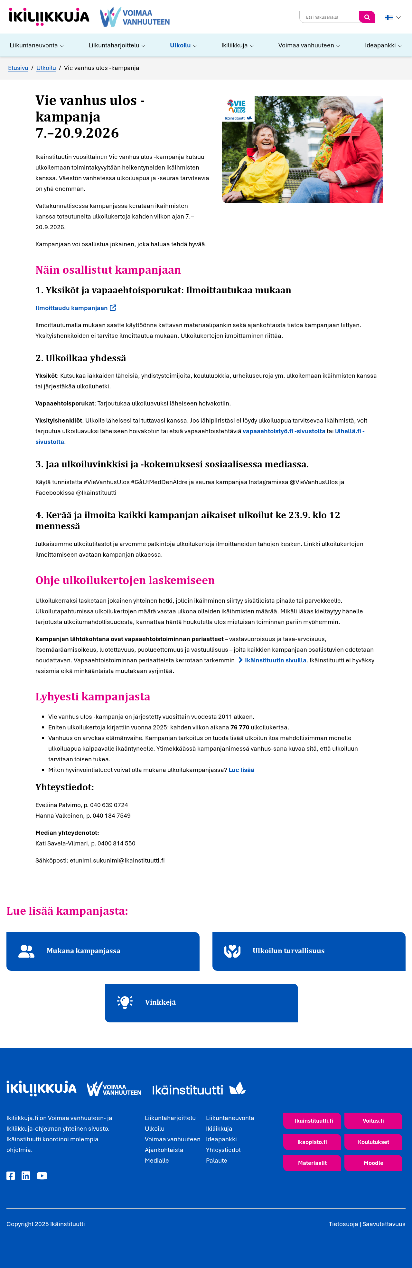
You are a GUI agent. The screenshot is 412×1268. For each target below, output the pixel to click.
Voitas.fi (373, 1120)
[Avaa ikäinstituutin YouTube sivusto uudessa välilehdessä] (42, 1176)
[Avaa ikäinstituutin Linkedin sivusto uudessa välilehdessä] (26, 1176)
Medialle (157, 1160)
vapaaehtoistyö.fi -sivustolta (284, 431)
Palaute (216, 1160)
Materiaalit (312, 1162)
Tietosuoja (343, 1224)
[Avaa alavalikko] (61, 45)
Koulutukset (373, 1142)
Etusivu (18, 67)
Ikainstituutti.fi (314, 1120)
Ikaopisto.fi (312, 1142)
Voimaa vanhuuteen (306, 45)
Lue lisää (241, 770)
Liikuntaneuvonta (34, 45)
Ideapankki (380, 45)
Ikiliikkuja (234, 45)
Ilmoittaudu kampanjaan (71, 308)
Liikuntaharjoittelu (114, 45)
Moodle (373, 1162)
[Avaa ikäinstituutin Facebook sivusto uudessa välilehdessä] (10, 1176)
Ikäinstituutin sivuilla (275, 660)
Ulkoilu (180, 45)
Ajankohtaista (164, 1150)
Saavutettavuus (384, 1224)
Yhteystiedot (223, 1150)
